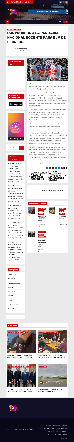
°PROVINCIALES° (62, 435)
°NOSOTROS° (63, 422)
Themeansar (9, 431)
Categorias (12, 275)
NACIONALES (11, 29)
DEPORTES (11, 279)
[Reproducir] (10, 139)
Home (48, 422)
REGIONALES (12, 309)
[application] (16, 126)
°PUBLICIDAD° (57, 425)
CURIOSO (53, 428)
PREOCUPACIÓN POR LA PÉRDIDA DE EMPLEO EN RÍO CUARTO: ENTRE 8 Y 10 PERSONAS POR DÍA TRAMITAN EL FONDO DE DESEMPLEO (15, 171)
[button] (61, 22)
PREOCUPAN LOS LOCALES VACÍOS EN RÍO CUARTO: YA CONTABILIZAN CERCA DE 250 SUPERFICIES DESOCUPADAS (51, 357)
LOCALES (11, 287)
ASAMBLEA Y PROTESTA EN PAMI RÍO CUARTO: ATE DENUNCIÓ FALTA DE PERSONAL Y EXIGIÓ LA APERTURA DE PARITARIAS (15, 249)
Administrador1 (22, 48)
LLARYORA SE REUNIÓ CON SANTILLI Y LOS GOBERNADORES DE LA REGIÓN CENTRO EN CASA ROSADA (15, 210)
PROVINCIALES (13, 304)
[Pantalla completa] (22, 139)
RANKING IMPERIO (62, 428)
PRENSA (10, 300)
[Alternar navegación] (56, 21)
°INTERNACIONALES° (61, 431)
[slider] (15, 138)
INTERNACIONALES (14, 283)
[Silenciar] (20, 139)
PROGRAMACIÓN (44, 428)
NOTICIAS (18, 29)
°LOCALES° (55, 422)
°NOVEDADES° (47, 425)
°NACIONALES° (52, 435)
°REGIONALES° (63, 438)
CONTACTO (51, 431)
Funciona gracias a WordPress (15, 429)
